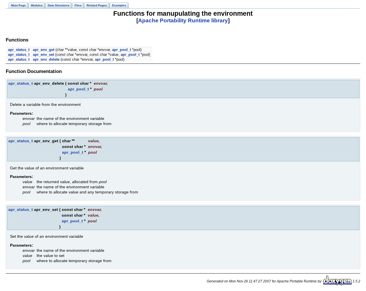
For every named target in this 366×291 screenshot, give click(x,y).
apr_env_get (43, 49)
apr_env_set (43, 54)
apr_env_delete (46, 59)
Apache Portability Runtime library (183, 20)
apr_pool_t (121, 49)
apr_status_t (18, 49)
